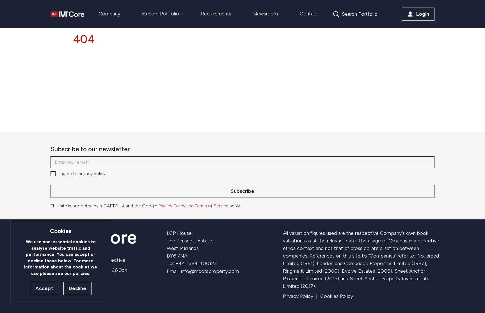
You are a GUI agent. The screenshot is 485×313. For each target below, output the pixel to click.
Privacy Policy (171, 205)
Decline (77, 288)
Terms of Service (211, 205)
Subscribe (242, 191)
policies (81, 273)
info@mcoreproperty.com (210, 271)
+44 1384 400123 (196, 263)
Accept (44, 288)
